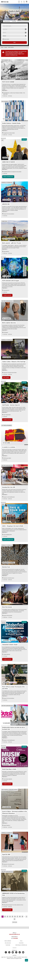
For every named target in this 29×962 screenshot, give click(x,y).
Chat (26, 960)
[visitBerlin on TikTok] (20, 952)
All (1, 21)
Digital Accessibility (17, 957)
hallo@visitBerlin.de (14, 934)
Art (2, 140)
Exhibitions (4, 221)
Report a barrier (24, 957)
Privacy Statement (9, 957)
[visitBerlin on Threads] (9, 952)
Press (21, 940)
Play (3, 383)
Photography (5, 60)
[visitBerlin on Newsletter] (23, 952)
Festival (4, 623)
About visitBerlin (8, 940)
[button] (21, 2)
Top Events (14, 21)
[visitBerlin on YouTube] (13, 952)
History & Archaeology (7, 301)
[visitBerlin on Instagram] (16, 952)
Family (3, 504)
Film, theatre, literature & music (9, 789)
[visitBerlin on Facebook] (6, 952)
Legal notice (3, 957)
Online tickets (6, 39)
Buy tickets (6, 377)
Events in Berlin (14, 11)
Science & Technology (7, 182)
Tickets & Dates (7, 295)
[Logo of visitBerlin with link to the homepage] (4, 2)
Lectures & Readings (7, 425)
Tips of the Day (7, 21)
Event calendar (14, 13)
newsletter (15, 938)
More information (8, 176)
